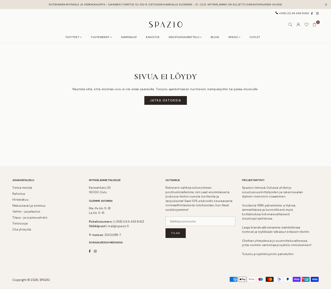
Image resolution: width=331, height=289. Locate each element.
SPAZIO (233, 37)
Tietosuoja (20, 223)
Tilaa (175, 233)
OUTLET (254, 37)
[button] (315, 24)
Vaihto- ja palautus (26, 211)
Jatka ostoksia (165, 100)
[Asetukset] (298, 24)
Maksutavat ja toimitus (28, 206)
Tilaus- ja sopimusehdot (29, 218)
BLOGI (215, 37)
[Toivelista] (306, 24)
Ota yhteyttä (21, 229)
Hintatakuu (20, 200)
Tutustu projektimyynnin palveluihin (268, 254)
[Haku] (290, 24)
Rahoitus (18, 194)
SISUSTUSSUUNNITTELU (184, 37)
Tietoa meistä (22, 188)
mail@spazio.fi (118, 226)
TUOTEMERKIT (100, 37)
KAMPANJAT (129, 37)
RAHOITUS (152, 37)
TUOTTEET (72, 37)
